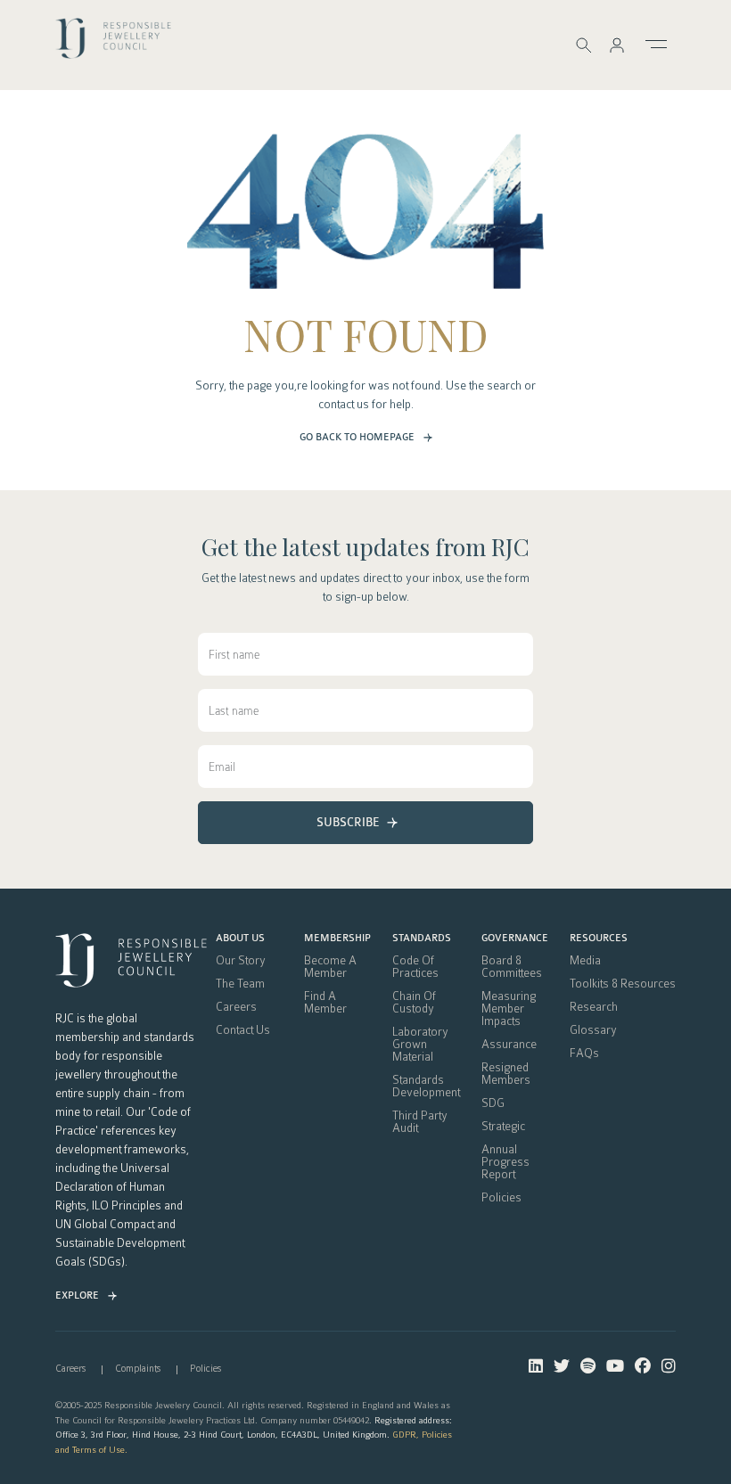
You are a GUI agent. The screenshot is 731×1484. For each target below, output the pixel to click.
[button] (617, 45)
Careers (236, 1007)
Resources (599, 938)
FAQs (584, 1053)
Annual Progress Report (505, 1162)
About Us (240, 938)
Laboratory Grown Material (420, 1044)
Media (585, 961)
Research (594, 1007)
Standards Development (426, 1086)
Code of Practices (415, 967)
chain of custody (414, 1002)
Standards (421, 938)
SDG (493, 1103)
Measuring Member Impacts (508, 1009)
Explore (77, 1295)
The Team (240, 984)
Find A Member (325, 1002)
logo (113, 44)
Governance (514, 938)
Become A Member (330, 967)
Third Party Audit (420, 1122)
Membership (337, 938)
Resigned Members (505, 1074)
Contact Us (243, 1030)
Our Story (241, 961)
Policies (501, 1198)
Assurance (509, 1044)
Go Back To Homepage (357, 437)
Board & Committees (511, 967)
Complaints (137, 1368)
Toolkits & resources (623, 984)
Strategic (503, 1126)
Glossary (593, 1030)
